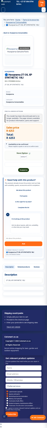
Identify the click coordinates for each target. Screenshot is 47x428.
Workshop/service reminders (18, 396)
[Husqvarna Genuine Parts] (18, 49)
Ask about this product (23, 190)
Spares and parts (14, 394)
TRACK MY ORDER (13, 327)
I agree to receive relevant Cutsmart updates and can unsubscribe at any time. (23, 409)
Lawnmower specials (15, 391)
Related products (24, 267)
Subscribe (12, 414)
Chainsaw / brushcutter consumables (21, 405)
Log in (41, 3)
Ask (23, 244)
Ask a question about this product (23, 164)
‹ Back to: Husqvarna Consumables (15, 33)
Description (9, 267)
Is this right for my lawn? (23, 202)
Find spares (23, 196)
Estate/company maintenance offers (21, 403)
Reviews (37, 267)
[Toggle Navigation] (3, 9)
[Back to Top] (44, 425)
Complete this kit (23, 207)
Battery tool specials (15, 398)
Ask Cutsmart (39, 417)
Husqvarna (23, 170)
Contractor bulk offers (16, 401)
